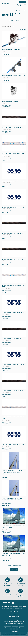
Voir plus (14, 569)
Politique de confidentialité (20, 634)
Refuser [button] (21, 627)
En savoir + (7, 627)
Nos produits (14, 614)
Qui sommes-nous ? (14, 616)
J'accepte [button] (14, 627)
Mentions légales (6, 634)
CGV (12, 634)
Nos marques (14, 611)
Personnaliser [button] (14, 631)
